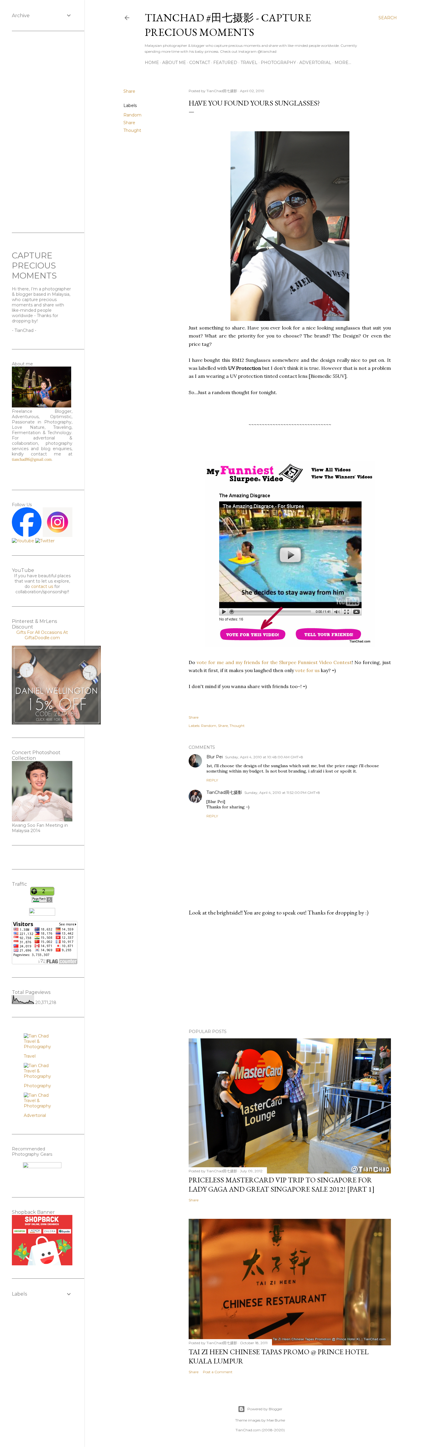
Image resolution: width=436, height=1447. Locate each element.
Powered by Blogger (264, 1409)
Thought (132, 130)
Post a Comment (218, 1372)
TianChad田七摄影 (224, 792)
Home (152, 62)
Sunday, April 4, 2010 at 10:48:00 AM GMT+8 (264, 757)
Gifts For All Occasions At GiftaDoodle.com (42, 635)
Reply (212, 780)
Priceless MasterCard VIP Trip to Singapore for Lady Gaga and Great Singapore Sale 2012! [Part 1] (282, 1184)
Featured (225, 62)
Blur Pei (214, 757)
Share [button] (129, 91)
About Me (174, 62)
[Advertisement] (290, 972)
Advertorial (315, 62)
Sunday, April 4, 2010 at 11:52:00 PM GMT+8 (282, 792)
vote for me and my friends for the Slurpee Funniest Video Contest (274, 662)
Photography (278, 62)
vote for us (307, 670)
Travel (249, 62)
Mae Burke (276, 1420)
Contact (199, 62)
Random (132, 115)
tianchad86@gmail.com (32, 459)
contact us (42, 586)
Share (129, 122)
